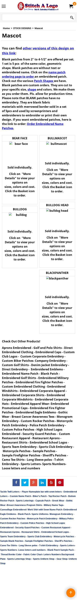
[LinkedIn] (42, 482)
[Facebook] (16, 482)
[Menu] (4, 6)
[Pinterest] (60, 482)
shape (32, 89)
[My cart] (71, 6)
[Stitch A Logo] (38, 6)
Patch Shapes (44, 81)
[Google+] (33, 482)
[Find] (71, 17)
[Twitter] (24, 482)
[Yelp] (51, 482)
